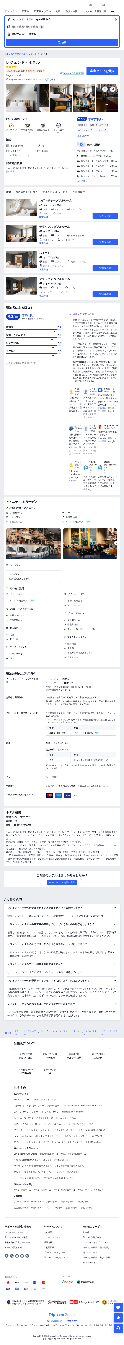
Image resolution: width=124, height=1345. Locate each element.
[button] (97, 5)
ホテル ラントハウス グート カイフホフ (83, 1136)
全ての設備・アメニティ (17, 155)
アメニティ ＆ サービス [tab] (55, 192)
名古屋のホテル (21, 1207)
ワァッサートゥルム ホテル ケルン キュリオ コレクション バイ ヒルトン (48, 1130)
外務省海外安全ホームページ (18, 1242)
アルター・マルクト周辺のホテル (30, 1172)
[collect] (118, 1307)
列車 (58, 11)
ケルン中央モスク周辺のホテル (69, 1166)
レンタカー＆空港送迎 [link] (94, 11)
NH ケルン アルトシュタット (48, 1136)
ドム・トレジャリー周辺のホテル (64, 1172)
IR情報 (86, 1232)
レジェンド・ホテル (23, 62)
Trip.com (7, 1033)
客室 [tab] (8, 192)
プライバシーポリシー (54, 1252)
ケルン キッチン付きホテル (91, 1190)
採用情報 (48, 1242)
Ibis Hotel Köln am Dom (73, 1111)
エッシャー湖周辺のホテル (56, 1160)
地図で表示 (82, 181)
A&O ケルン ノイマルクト (46, 1099)
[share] (118, 1318)
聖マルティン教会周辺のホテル (58, 1178)
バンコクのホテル (54, 1207)
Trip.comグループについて (56, 1257)
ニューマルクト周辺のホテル (27, 1178)
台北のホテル (87, 1207)
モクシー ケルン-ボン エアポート (30, 1124)
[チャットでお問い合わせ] (118, 1328)
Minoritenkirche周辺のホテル (27, 1160)
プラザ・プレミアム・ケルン (45, 1111)
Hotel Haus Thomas (23, 1136)
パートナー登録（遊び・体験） (97, 1257)
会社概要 (48, 1232)
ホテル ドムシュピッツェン (64, 1118)
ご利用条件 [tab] (79, 192)
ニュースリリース (52, 1237)
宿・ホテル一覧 (90, 1252)
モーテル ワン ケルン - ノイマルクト (31, 1118)
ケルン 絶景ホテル (22, 1190)
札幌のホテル (82, 1201)
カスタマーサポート (14, 1232)
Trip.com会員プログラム (94, 1237)
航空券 (25, 11)
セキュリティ (89, 1262)
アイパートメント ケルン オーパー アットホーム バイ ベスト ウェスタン (48, 1142)
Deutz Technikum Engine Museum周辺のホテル (36, 1154)
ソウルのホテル (21, 1201)
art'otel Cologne (71, 1105)
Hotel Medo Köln (93, 1142)
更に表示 (10, 171)
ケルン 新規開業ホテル (64, 1190)
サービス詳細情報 (13, 1247)
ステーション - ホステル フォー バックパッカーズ (38, 1105)
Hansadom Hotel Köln (91, 1105)
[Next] (116, 543)
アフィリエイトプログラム (95, 1242)
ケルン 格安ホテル (42, 1190)
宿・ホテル (11, 11)
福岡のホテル (67, 1201)
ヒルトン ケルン (21, 1111)
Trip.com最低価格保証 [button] (73, 73)
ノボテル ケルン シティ (59, 1124)
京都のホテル (37, 1207)
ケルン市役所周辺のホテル (73, 1154)
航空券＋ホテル (42, 11)
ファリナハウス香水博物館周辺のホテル (33, 1166)
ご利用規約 (49, 1247)
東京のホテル (37, 1201)
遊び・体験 (71, 11)
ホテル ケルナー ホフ (83, 1124)
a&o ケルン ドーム (22, 1099)
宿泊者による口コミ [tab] (27, 192)
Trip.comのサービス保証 (16, 1237)
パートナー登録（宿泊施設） (96, 1247)
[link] (90, 5)
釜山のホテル (71, 1207)
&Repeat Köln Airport (95, 1130)
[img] (27, 98)
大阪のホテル (52, 1201)
